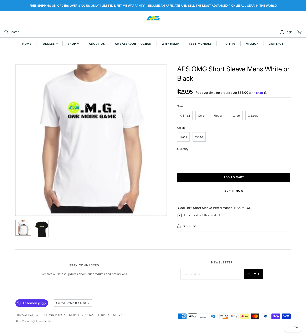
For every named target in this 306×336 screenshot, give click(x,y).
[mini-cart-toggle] (299, 32)
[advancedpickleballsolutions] (153, 18)
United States (71, 303)
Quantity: (183, 149)
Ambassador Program (133, 43)
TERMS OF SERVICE (111, 315)
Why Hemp (170, 43)
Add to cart (234, 177)
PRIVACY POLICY (26, 315)
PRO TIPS (228, 43)
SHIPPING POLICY (81, 315)
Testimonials (200, 43)
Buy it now (233, 190)
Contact (276, 43)
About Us (97, 43)
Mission (252, 43)
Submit (254, 274)
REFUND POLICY (53, 315)
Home (26, 43)
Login (288, 32)
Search (14, 32)
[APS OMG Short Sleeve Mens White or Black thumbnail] (23, 228)
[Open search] (6, 32)
